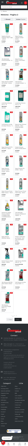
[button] (3, 443)
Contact (3, 425)
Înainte (18, 319)
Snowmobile (4, 407)
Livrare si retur (18, 402)
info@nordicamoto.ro (9, 371)
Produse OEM (4, 397)
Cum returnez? (18, 398)
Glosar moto (4, 423)
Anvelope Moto (5, 388)
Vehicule (3, 416)
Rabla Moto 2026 (19, 421)
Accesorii (3, 411)
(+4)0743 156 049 (8, 367)
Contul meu (18, 405)
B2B (16, 393)
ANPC (16, 418)
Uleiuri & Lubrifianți (5, 391)
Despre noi (17, 388)
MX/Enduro (3, 400)
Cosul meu (17, 407)
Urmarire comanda (19, 409)
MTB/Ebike (3, 409)
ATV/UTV (3, 404)
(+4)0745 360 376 (8, 364)
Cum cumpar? (18, 395)
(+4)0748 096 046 (8, 351)
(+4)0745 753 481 (7, 353)
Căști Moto (3, 386)
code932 (22, 439)
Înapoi (10, 319)
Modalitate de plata (20, 400)
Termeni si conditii (19, 412)
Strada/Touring (4, 402)
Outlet (2, 418)
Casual (2, 414)
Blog (2, 421)
